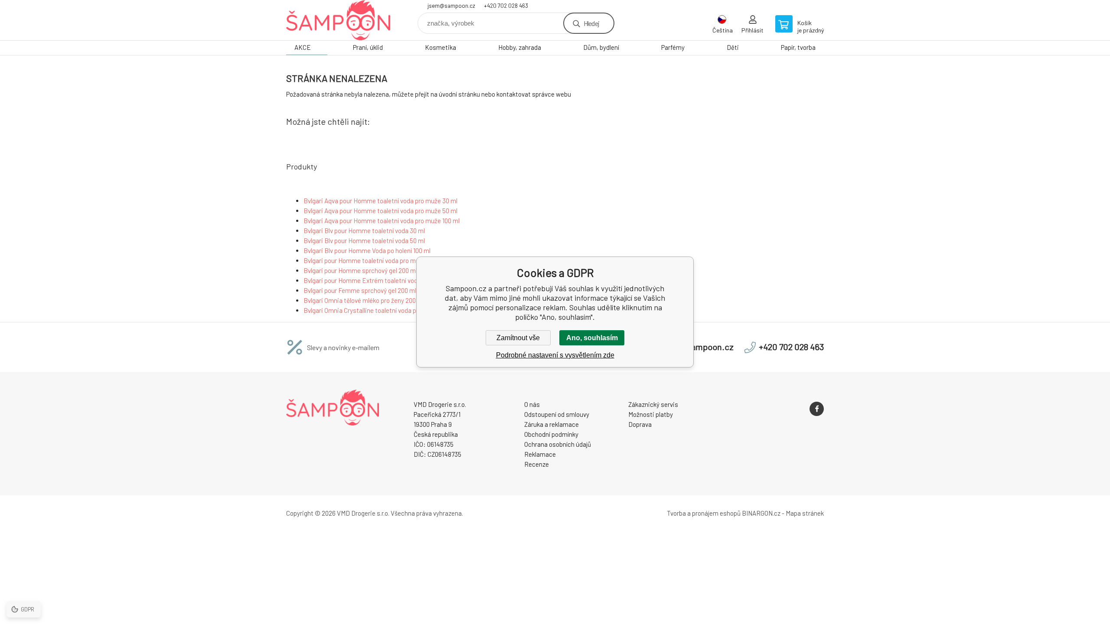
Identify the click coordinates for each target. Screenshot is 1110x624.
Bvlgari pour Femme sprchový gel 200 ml (360, 290)
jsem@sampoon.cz (451, 5)
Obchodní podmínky (551, 434)
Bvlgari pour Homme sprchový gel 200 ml (360, 270)
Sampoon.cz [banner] (338, 20)
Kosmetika (440, 47)
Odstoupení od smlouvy (556, 414)
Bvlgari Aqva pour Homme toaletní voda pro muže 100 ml (382, 220)
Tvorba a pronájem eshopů (704, 513)
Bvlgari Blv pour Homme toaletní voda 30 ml (364, 230)
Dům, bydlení (601, 47)
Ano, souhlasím (592, 337)
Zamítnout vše (518, 337)
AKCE (302, 47)
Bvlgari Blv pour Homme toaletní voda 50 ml (364, 240)
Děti (733, 47)
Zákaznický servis (653, 404)
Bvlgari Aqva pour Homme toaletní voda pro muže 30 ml (380, 201)
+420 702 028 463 (506, 5)
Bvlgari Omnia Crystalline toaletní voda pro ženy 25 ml (378, 310)
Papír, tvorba (798, 47)
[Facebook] (817, 409)
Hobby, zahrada (519, 47)
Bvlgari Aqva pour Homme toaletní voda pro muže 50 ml (380, 210)
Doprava (640, 424)
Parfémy (673, 47)
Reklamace (540, 454)
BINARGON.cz (761, 513)
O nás (532, 404)
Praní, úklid (368, 47)
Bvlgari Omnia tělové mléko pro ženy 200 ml (364, 300)
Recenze (536, 464)
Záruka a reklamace (551, 424)
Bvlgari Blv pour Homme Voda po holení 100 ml (367, 250)
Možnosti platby (650, 414)
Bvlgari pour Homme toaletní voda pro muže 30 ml (373, 260)
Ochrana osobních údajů (557, 444)
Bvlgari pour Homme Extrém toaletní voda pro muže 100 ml (385, 280)
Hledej (591, 23)
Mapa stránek (805, 513)
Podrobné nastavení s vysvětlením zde (555, 355)
